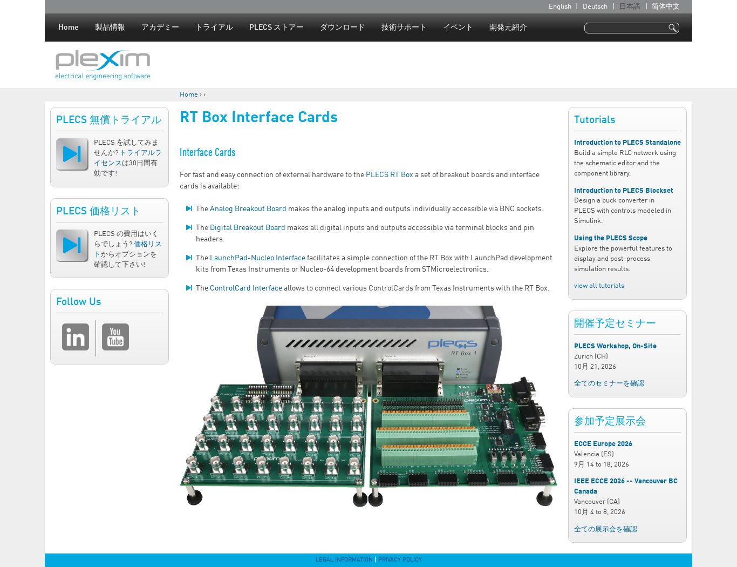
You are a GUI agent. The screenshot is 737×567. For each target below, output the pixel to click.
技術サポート (404, 27)
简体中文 (666, 6)
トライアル (214, 27)
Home (68, 27)
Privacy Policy (400, 560)
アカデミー (160, 27)
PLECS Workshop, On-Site (615, 346)
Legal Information (344, 560)
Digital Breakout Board (247, 228)
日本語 (629, 6)
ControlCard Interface (246, 288)
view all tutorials (599, 285)
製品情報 (110, 27)
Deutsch (595, 6)
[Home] (102, 65)
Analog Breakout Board (248, 209)
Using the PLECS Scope (610, 238)
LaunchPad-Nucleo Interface (257, 258)
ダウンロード (342, 27)
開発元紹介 (508, 27)
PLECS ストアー (276, 27)
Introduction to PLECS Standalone (627, 142)
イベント (458, 27)
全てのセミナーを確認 (609, 383)
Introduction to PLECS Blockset (623, 190)
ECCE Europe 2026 (603, 444)
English (560, 6)
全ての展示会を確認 (605, 529)
